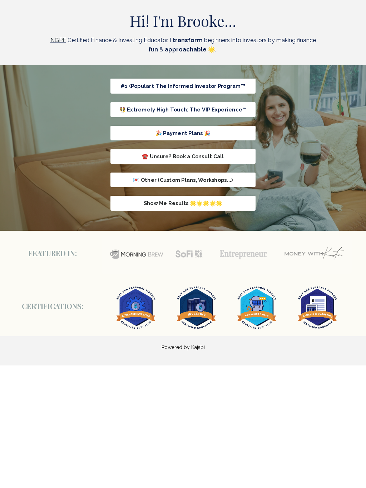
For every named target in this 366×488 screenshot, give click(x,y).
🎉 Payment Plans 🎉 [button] (183, 133)
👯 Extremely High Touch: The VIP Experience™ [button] (183, 109)
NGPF (58, 40)
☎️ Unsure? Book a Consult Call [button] (183, 156)
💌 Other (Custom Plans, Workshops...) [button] (183, 180)
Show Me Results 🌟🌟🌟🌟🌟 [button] (183, 203)
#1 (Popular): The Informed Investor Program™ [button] (183, 86)
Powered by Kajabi (183, 347)
